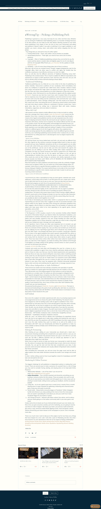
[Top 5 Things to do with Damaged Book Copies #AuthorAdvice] (50, 453)
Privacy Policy (50, 508)
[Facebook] (71, 8)
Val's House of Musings (52, 21)
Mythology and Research (30, 21)
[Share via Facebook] (25, 433)
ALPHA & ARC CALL (25, 461)
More (72, 21)
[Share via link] (35, 433)
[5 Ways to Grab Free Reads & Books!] (73, 453)
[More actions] (75, 30)
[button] (91, 3)
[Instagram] (77, 8)
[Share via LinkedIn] (32, 433)
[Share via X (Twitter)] (29, 433)
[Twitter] (75, 8)
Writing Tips (41, 21)
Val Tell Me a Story (64, 21)
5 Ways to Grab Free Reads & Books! (71, 461)
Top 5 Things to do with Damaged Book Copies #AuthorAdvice (50, 461)
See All (81, 444)
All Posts (20, 21)
